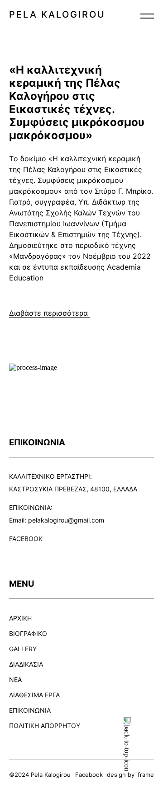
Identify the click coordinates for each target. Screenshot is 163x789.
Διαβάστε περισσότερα (49, 312)
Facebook (89, 774)
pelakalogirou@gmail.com (66, 520)
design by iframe (130, 774)
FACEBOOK (26, 538)
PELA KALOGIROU (57, 14)
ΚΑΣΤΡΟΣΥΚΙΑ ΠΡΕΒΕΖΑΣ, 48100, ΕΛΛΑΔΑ (73, 489)
